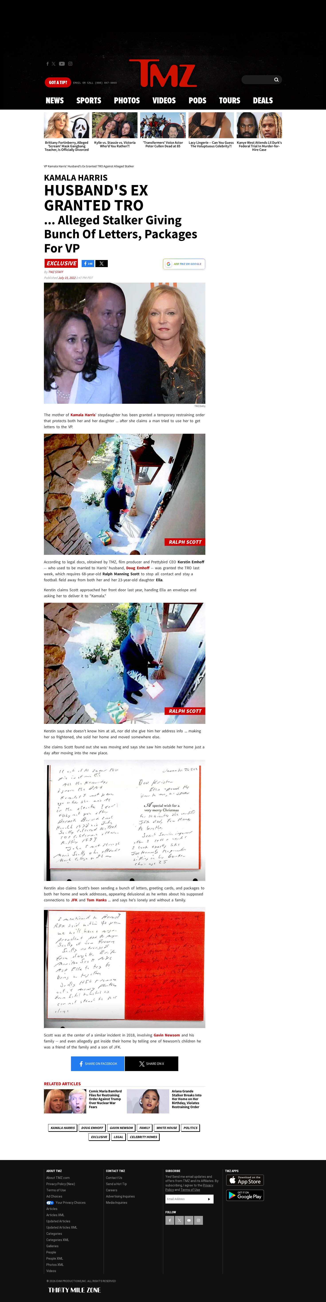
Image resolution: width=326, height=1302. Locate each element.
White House (166, 1128)
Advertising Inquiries (120, 1196)
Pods (197, 101)
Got (58, 83)
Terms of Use (56, 1190)
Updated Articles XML (61, 1227)
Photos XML (55, 1265)
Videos (164, 101)
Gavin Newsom (121, 1128)
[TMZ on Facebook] (47, 63)
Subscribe (209, 1199)
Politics (190, 1128)
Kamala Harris (63, 1128)
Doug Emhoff (92, 1128)
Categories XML (57, 1240)
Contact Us (114, 1178)
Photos (127, 101)
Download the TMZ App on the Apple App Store (245, 1180)
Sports (89, 101)
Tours (229, 101)
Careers (111, 1190)
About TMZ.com (58, 1178)
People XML (54, 1258)
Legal (118, 1137)
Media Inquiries (116, 1202)
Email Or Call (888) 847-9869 (95, 83)
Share (100, 1063)
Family (144, 1128)
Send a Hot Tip (116, 1184)
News (55, 101)
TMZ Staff (55, 272)
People (51, 1252)
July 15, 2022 (67, 278)
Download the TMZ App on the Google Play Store (245, 1195)
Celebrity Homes (143, 1137)
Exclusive (99, 1137)
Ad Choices (54, 1196)
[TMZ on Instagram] (70, 63)
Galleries (52, 1246)
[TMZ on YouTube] (189, 1220)
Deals (263, 101)
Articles (51, 1209)
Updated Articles (58, 1221)
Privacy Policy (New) (60, 1184)
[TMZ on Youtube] (62, 63)
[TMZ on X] (54, 63)
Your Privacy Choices (70, 1202)
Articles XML (55, 1215)
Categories (54, 1233)
